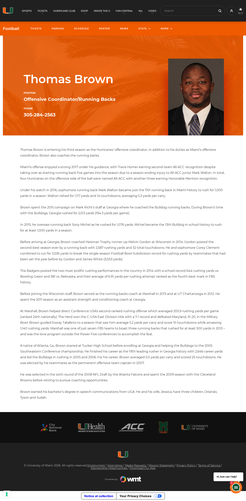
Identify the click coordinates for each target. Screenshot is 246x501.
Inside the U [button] (102, 10)
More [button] (165, 28)
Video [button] (152, 10)
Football (11, 29)
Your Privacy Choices (135, 496)
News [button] (124, 28)
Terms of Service (209, 465)
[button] (231, 10)
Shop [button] (84, 10)
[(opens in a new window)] (51, 427)
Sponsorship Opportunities (109, 468)
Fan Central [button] (124, 10)
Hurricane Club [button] (64, 10)
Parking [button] (58, 28)
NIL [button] (141, 10)
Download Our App (142, 468)
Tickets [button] (42, 10)
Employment (96, 465)
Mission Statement (162, 465)
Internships (115, 465)
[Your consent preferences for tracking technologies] (6, 494)
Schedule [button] (81, 28)
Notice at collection (98, 496)
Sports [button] (27, 10)
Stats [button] (142, 28)
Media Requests (136, 465)
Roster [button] (104, 28)
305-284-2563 (40, 115)
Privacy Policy (186, 465)
